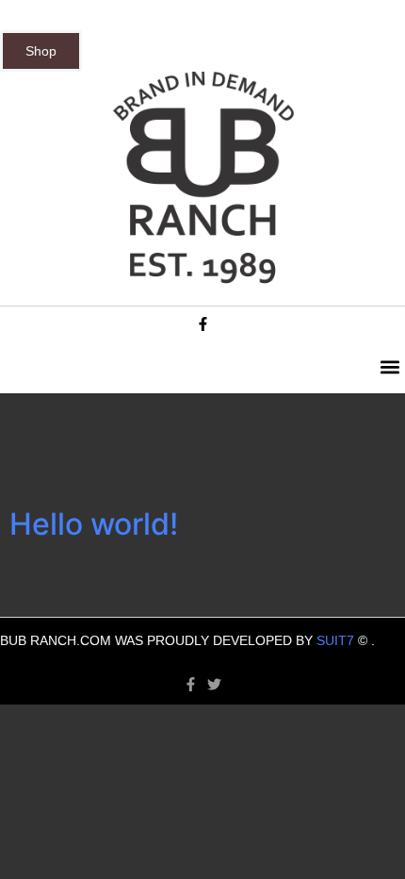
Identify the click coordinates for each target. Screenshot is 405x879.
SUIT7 (335, 640)
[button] (389, 367)
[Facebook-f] (203, 324)
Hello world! (93, 524)
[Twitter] (214, 684)
